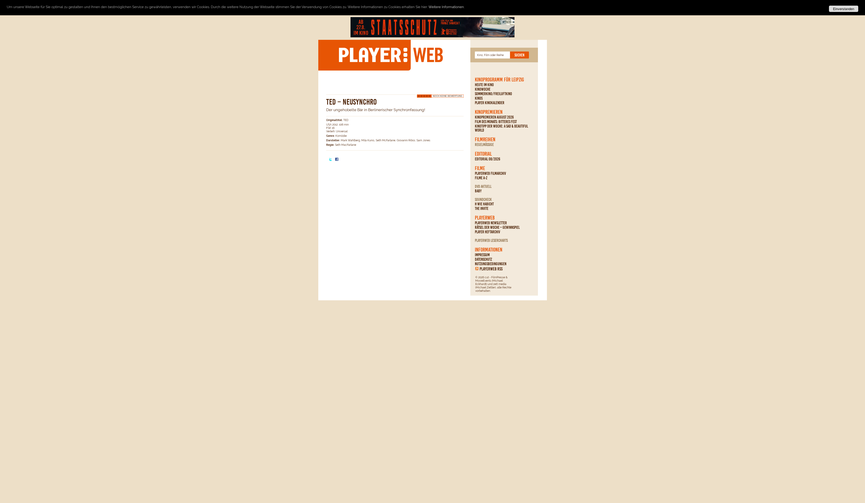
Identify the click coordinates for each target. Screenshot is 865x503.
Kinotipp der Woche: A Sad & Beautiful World (501, 128)
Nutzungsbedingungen (490, 264)
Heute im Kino (484, 85)
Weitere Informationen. (446, 7)
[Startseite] (390, 55)
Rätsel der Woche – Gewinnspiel (497, 227)
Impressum (482, 255)
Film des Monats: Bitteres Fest (496, 122)
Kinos (479, 98)
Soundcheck (483, 200)
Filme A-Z (481, 178)
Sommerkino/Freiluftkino (493, 94)
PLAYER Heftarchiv (487, 232)
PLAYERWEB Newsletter (491, 223)
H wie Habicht (484, 204)
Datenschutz (483, 259)
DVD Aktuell (483, 186)
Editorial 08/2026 (487, 159)
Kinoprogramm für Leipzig (499, 79)
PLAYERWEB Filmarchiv (490, 173)
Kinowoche (482, 89)
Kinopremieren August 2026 (494, 117)
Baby (478, 191)
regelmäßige (484, 145)
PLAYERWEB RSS (491, 268)
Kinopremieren (489, 112)
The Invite (481, 209)
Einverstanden (843, 8)
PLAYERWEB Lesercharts (491, 240)
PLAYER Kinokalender (489, 103)
